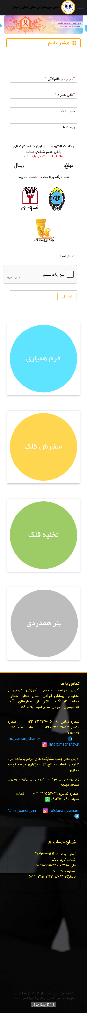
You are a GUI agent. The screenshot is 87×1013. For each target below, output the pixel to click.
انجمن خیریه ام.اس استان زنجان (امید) (44, 7)
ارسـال (67, 297)
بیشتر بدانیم (62, 43)
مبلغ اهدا (66, 256)
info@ (54, 744)
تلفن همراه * (64, 95)
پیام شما (69, 127)
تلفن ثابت (68, 111)
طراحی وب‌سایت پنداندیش (43, 1004)
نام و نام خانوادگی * (58, 79)
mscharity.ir (69, 744)
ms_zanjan (17, 739)
